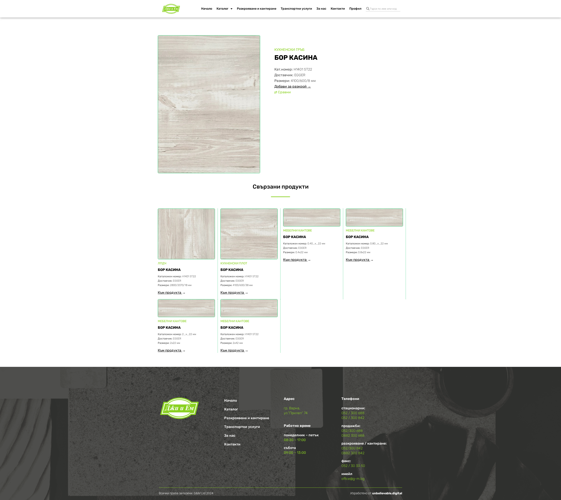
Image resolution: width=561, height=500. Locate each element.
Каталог (222, 9)
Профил (355, 9)
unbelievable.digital (387, 493)
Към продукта (170, 292)
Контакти (338, 9)
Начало (206, 9)
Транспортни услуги (296, 9)
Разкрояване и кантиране (256, 9)
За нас (321, 9)
